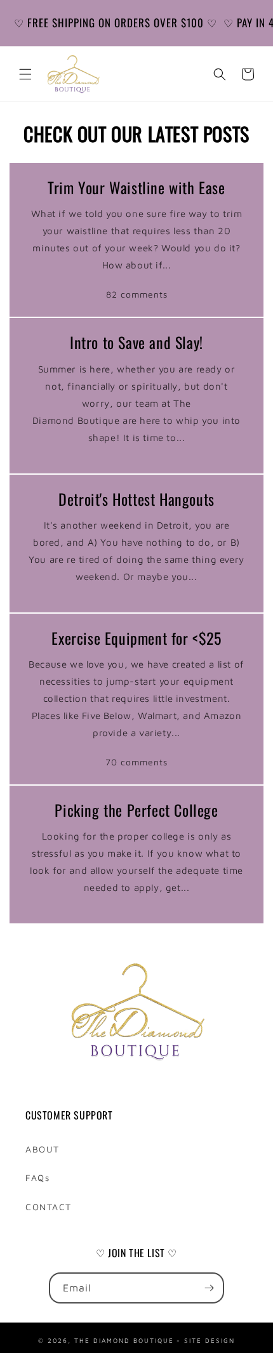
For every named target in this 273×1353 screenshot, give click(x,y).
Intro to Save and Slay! (136, 342)
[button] (25, 74)
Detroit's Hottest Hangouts (136, 499)
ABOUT (42, 1149)
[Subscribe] (209, 1288)
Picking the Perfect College (136, 810)
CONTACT (48, 1206)
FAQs (37, 1177)
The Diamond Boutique (124, 1339)
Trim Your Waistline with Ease (136, 187)
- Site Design (205, 1339)
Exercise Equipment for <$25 (136, 638)
